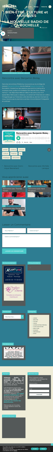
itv (20, 153)
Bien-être (35, 319)
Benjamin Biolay (14, 86)
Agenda (35, 318)
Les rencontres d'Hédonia (10, 73)
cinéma (13, 150)
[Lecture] (3, 33)
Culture (35, 321)
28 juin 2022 (21, 73)
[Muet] (8, 35)
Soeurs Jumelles (36, 86)
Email (30, 389)
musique (6, 157)
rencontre (15, 157)
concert (21, 150)
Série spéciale (36, 331)
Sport (34, 333)
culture (5, 153)
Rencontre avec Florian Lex (13, 208)
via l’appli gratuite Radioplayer (14, 394)
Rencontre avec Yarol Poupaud (36, 190)
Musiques (35, 330)
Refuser (43, 448)
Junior (35, 323)
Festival (14, 153)
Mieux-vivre (36, 328)
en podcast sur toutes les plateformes (12, 400)
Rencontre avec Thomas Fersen (12, 190)
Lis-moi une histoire (38, 326)
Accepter (35, 448)
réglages (15, 450)
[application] (19, 35)
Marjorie (26, 73)
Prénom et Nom (33, 383)
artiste (5, 150)
